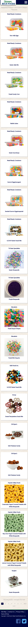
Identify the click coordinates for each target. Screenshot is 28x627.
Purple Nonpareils (14, 299)
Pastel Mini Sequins (14, 358)
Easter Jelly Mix (14, 65)
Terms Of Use (5, 614)
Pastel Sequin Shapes (14, 328)
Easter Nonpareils (14, 270)
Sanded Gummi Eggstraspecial (14, 211)
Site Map (3, 612)
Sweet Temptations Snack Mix (14, 416)
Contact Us (11, 612)
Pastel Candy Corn (14, 94)
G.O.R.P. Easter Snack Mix (14, 241)
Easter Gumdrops (14, 153)
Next (25, 603)
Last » (14, 606)
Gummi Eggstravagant (14, 182)
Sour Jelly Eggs (14, 35)
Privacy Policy (20, 612)
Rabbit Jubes (14, 123)
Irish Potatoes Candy (14, 446)
